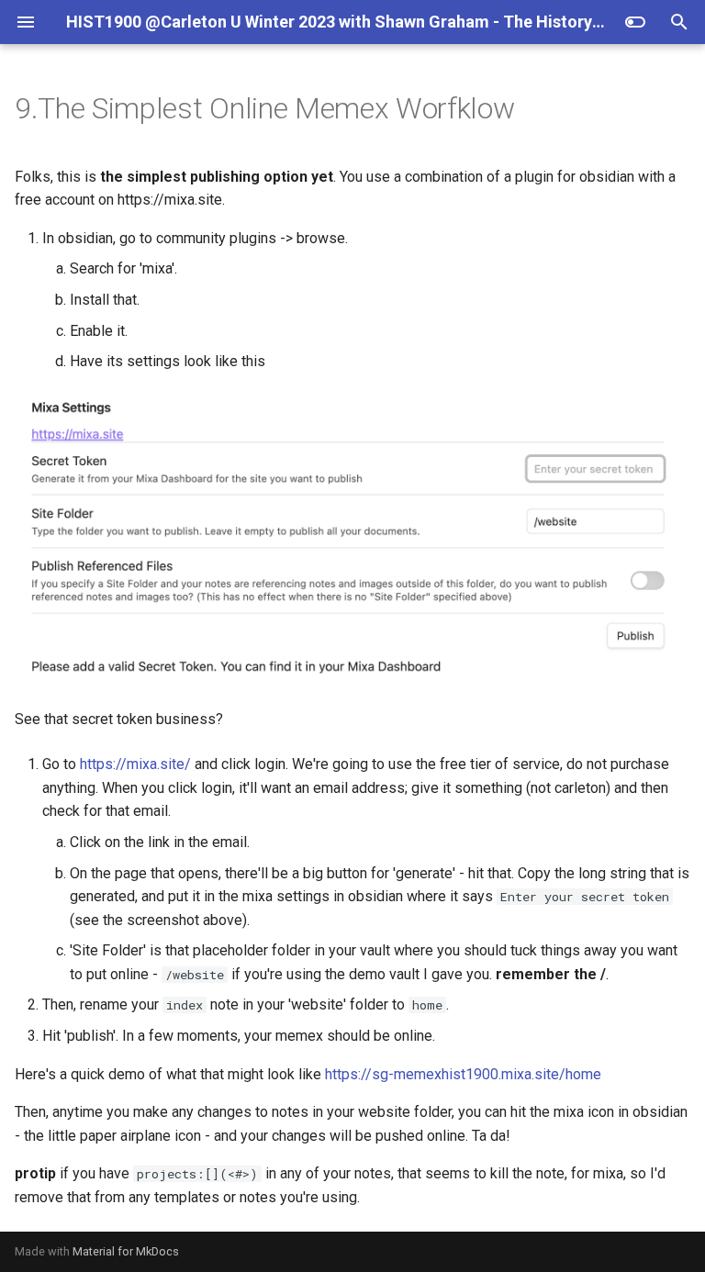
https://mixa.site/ (135, 764)
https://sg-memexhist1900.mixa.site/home (463, 1074)
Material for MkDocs (126, 1251)
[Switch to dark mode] (635, 22)
